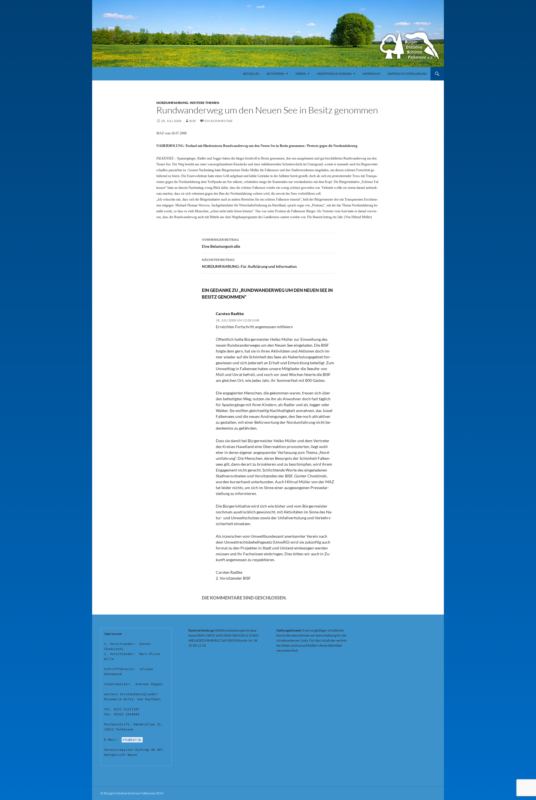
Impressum (371, 73)
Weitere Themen (204, 103)
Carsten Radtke (230, 313)
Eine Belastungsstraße (221, 243)
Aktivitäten (275, 73)
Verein (300, 73)
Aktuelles (251, 73)
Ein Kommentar (219, 121)
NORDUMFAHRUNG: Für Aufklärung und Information (249, 263)
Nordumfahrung (172, 103)
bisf (192, 121)
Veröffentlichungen (334, 73)
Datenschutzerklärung (407, 73)
